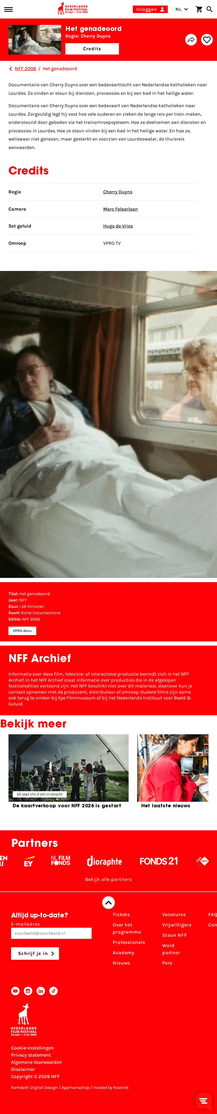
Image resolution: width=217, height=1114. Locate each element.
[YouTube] (15, 991)
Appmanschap (75, 1087)
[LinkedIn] (41, 991)
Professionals (129, 942)
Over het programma (127, 928)
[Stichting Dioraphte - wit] (87, 861)
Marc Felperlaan (120, 209)
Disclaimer (23, 1069)
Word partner (171, 949)
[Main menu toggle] (8, 9)
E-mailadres (25, 924)
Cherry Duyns (117, 192)
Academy (123, 952)
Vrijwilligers (177, 925)
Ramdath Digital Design (34, 1087)
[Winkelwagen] (199, 9)
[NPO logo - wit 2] (185, 861)
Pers (167, 963)
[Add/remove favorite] (207, 40)
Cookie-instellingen (32, 1048)
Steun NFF (174, 935)
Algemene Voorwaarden (36, 1062)
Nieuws (121, 963)
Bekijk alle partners (108, 879)
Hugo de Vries (118, 226)
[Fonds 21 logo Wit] (142, 861)
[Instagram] (28, 991)
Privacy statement (31, 1055)
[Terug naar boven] (108, 902)
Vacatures (174, 914)
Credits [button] (92, 49)
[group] (68, 773)
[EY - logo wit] (12, 861)
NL (178, 9)
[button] (193, 775)
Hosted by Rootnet (111, 1087)
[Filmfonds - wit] (43, 861)
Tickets (121, 914)
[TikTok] (53, 991)
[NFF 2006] (10, 69)
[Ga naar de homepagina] (73, 9)
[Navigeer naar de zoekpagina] (209, 9)
